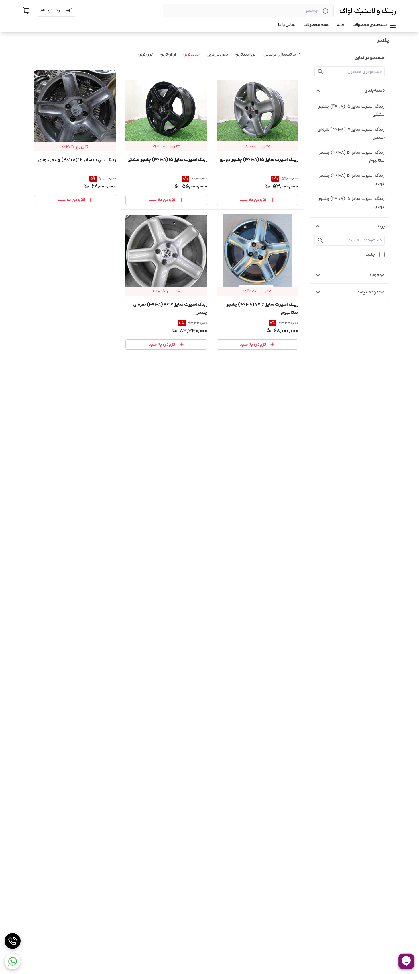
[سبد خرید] (26, 10)
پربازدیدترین (245, 54)
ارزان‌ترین (168, 54)
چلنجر (370, 254)
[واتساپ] (13, 961)
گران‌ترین (145, 54)
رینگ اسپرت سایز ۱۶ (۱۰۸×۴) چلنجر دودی (352, 179)
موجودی (376, 275)
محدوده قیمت (371, 292)
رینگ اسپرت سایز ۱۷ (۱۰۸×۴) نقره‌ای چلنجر (351, 133)
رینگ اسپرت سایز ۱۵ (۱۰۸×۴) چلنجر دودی (351, 202)
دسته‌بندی (374, 90)
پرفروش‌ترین (217, 54)
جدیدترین (191, 54)
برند (381, 226)
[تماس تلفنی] (13, 941)
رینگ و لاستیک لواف (367, 11)
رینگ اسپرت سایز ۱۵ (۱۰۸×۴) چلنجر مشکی (351, 110)
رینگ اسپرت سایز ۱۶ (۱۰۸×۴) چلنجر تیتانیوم (352, 156)
